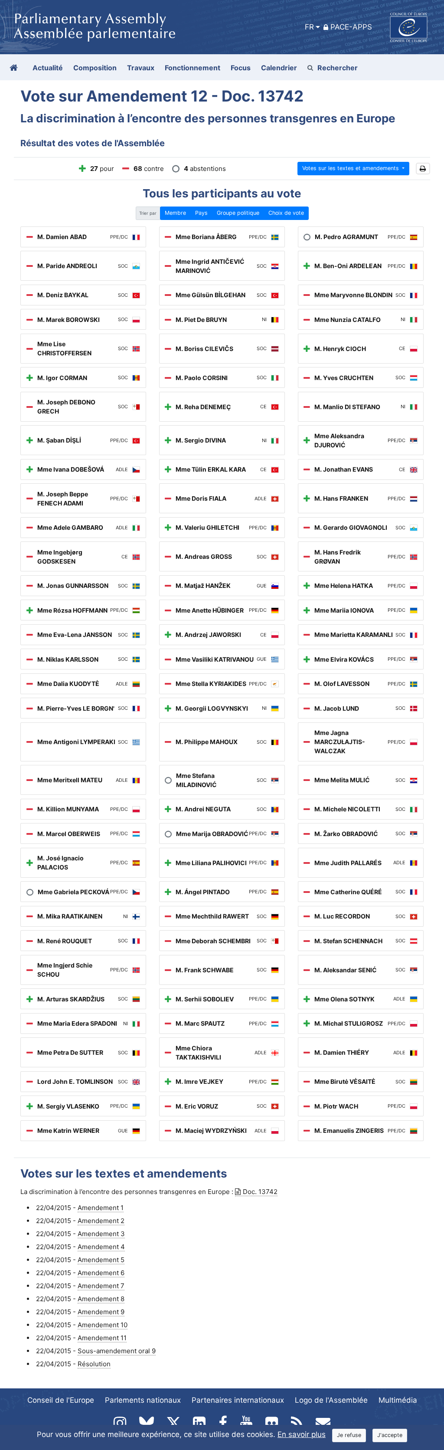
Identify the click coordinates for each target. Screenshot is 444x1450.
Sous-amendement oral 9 (117, 1351)
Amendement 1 (101, 1208)
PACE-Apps (351, 27)
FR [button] (309, 27)
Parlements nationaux (143, 1400)
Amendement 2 (101, 1221)
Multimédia (398, 1400)
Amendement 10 (102, 1325)
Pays (201, 213)
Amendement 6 (101, 1273)
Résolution (94, 1364)
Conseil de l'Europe (60, 1400)
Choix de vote (286, 213)
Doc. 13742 (260, 1192)
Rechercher (337, 67)
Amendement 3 (101, 1234)
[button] (423, 168)
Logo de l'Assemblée (331, 1400)
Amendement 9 (101, 1312)
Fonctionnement (192, 67)
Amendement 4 (101, 1247)
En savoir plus (302, 1434)
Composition (95, 67)
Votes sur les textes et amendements (351, 168)
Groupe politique (238, 213)
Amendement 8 (101, 1299)
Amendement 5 (101, 1260)
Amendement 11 (102, 1338)
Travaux (140, 67)
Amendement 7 (101, 1286)
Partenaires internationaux (238, 1400)
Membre (175, 213)
